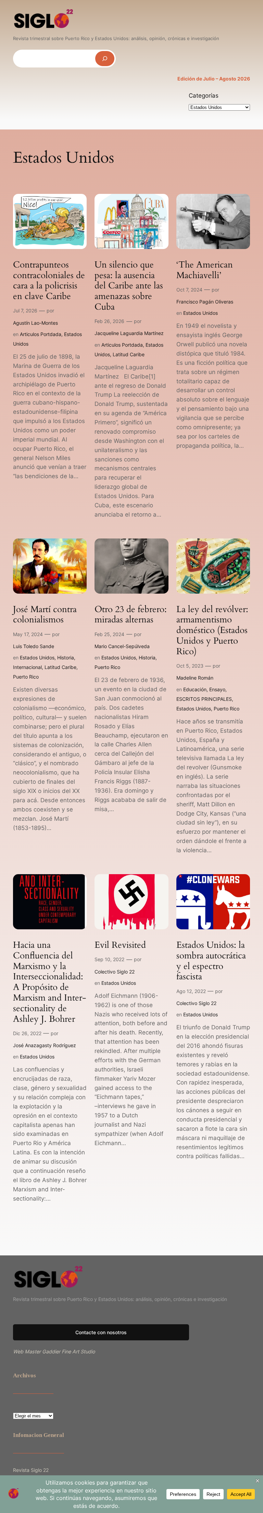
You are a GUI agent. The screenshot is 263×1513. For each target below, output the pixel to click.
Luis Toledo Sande (33, 646)
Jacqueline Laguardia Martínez (129, 333)
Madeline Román (194, 678)
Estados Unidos (200, 313)
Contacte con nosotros (101, 1332)
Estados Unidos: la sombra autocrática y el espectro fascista (211, 961)
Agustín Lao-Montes (35, 323)
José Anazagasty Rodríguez (44, 1045)
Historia (65, 657)
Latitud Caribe (129, 354)
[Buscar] (104, 58)
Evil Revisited (120, 945)
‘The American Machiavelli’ (204, 270)
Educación (194, 689)
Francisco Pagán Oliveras (204, 302)
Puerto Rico (26, 677)
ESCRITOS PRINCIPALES (204, 699)
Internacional (27, 667)
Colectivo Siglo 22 (115, 972)
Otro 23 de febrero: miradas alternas (131, 614)
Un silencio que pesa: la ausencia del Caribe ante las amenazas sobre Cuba (129, 286)
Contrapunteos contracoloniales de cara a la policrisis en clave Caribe (49, 281)
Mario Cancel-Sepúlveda (122, 646)
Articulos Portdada (40, 334)
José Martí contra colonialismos (45, 614)
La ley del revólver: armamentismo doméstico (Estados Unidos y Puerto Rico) (212, 630)
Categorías (203, 95)
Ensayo (217, 689)
